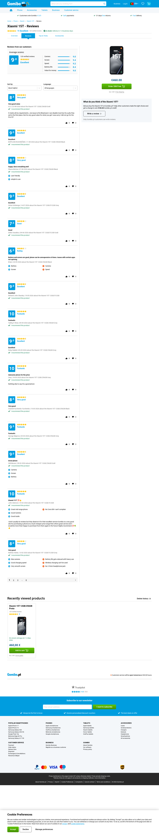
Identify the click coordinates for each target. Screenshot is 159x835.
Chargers (124, 730)
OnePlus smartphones (53, 730)
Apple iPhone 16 (13, 728)
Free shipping (120, 92)
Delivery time (12, 749)
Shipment (11, 751)
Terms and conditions (103, 782)
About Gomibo (87, 745)
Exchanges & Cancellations (16, 753)
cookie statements (77, 824)
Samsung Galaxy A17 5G (16, 738)
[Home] (11, 10)
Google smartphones (52, 734)
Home (9, 21)
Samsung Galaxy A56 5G (16, 732)
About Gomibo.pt (40, 782)
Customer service (71, 10)
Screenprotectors (126, 728)
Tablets (44, 10)
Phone (19, 10)
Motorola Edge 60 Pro (15, 736)
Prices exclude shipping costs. (100, 776)
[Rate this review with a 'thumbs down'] (73, 123)
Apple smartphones (52, 726)
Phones (49, 723)
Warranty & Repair (14, 755)
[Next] (75, 580)
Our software (87, 747)
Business (56, 10)
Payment (11, 745)
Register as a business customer (56, 747)
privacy (65, 824)
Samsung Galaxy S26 (15, 730)
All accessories (125, 738)
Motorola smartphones (53, 732)
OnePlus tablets (88, 734)
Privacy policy (87, 749)
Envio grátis (19, 655)
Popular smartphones (18, 723)
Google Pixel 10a (13, 734)
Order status (12, 747)
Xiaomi (22, 21)
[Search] (104, 4)
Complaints (79, 782)
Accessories (32, 10)
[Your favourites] (143, 4)
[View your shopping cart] (149, 4)
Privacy (50, 782)
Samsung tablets (88, 728)
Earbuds (123, 732)
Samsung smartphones (53, 728)
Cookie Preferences (67, 782)
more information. (100, 778)
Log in (125, 4)
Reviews (38, 21)
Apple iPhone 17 (13, 726)
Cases (123, 726)
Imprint (57, 782)
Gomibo (86, 742)
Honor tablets (87, 732)
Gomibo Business (51, 745)
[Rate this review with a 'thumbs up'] (66, 123)
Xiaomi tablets (87, 730)
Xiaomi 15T (30, 21)
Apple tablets (87, 726)
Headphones (125, 734)
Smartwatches (125, 736)
